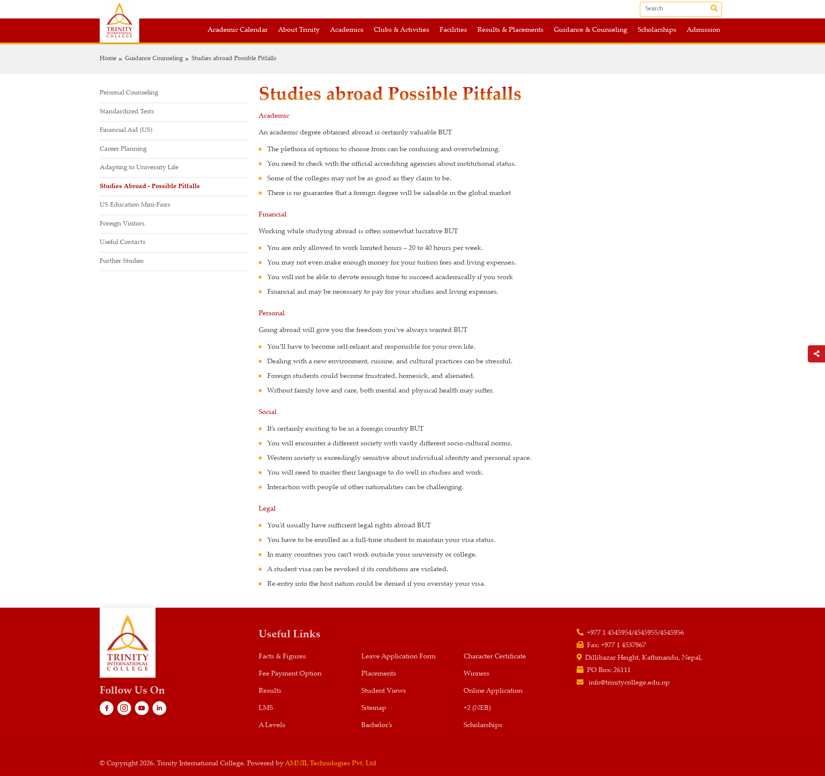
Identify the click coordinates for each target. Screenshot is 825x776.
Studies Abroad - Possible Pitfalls (150, 186)
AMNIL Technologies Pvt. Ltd (330, 763)
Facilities (453, 30)
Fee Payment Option (290, 674)
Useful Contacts (122, 242)
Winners (476, 674)
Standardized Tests (127, 112)
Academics (347, 30)
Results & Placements (510, 30)
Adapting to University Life (139, 167)
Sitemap (373, 708)
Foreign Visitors (122, 224)
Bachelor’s (376, 725)
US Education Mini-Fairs (135, 205)
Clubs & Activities (401, 30)
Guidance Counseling (154, 59)
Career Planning (123, 149)
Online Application (493, 691)
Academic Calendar (238, 30)
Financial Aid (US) (126, 130)
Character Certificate (495, 656)
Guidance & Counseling (590, 30)
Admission (703, 30)
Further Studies (122, 261)
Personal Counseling (129, 93)
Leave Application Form (398, 656)
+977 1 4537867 (623, 645)
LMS (266, 708)
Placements (378, 674)
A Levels (272, 725)
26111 (622, 670)
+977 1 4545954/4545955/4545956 (635, 633)
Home (108, 59)
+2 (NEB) (477, 708)
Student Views (383, 691)
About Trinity (299, 30)
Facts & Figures (282, 656)
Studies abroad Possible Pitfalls (234, 59)
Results (270, 691)
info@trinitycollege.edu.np (629, 683)
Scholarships (657, 30)
